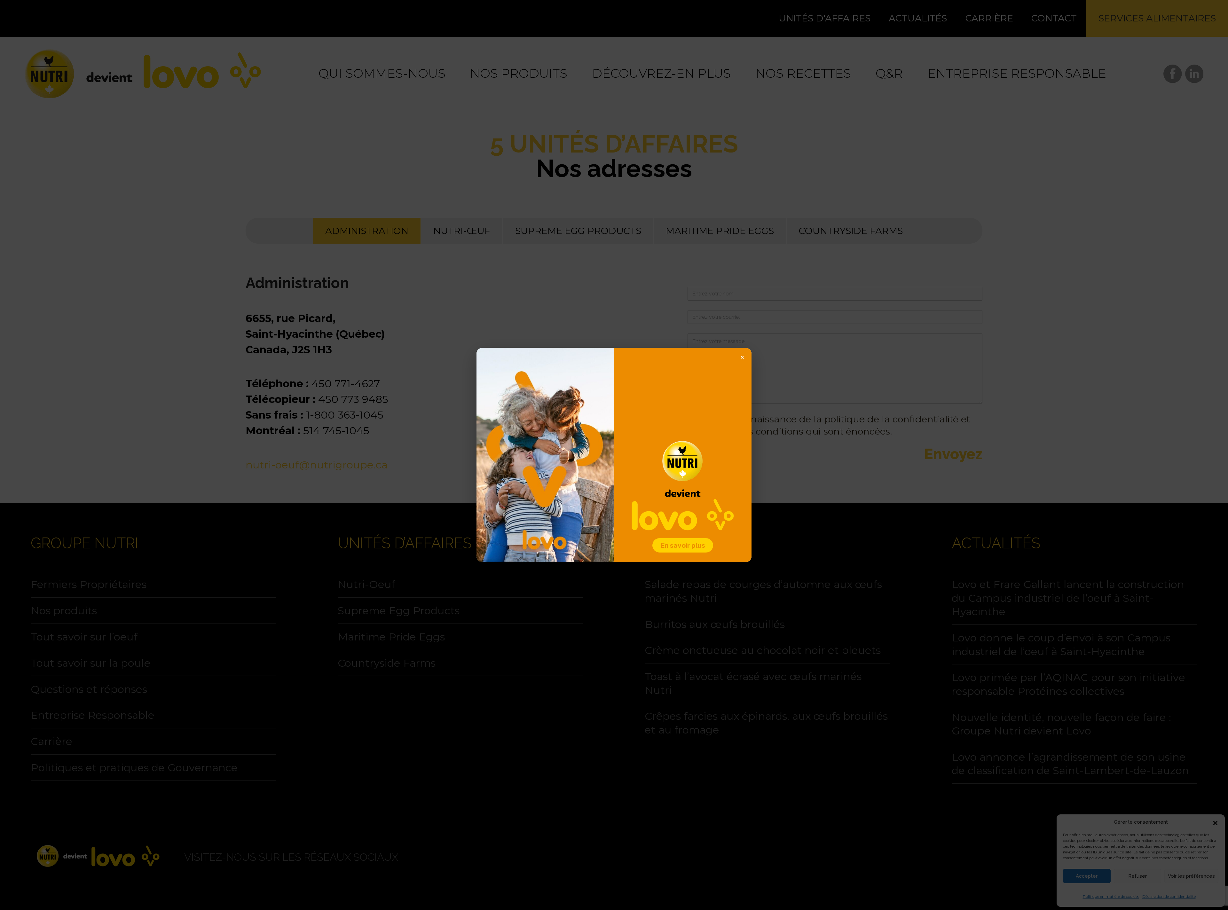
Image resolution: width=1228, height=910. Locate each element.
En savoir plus (682, 545)
